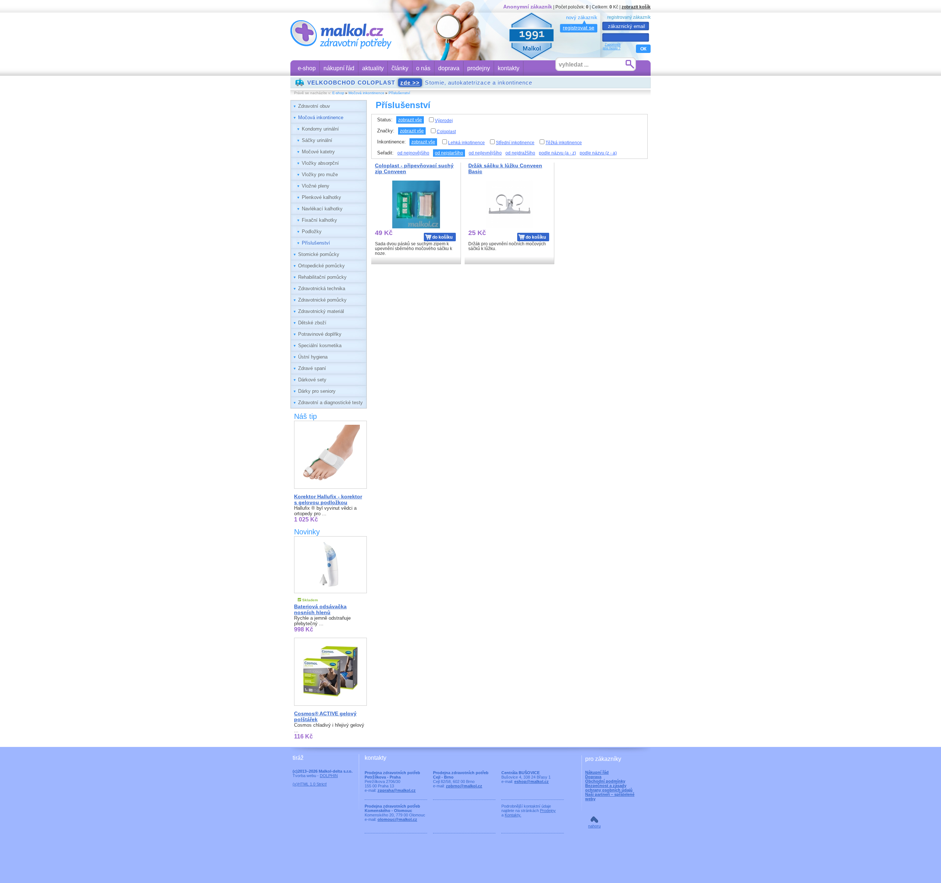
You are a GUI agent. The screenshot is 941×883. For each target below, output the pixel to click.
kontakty (508, 68)
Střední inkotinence (515, 142)
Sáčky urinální (317, 140)
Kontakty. (513, 815)
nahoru (594, 826)
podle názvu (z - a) (598, 153)
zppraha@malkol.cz (397, 790)
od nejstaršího (449, 153)
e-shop (307, 68)
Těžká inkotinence (563, 142)
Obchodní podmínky (605, 781)
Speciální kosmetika (319, 345)
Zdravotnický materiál (321, 311)
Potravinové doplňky (319, 334)
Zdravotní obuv (314, 106)
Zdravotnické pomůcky (322, 300)
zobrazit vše (410, 119)
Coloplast (446, 131)
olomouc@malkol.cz (397, 819)
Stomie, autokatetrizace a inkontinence (419, 82)
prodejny (478, 68)
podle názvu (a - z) (557, 153)
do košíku (442, 237)
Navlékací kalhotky (322, 208)
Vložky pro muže (320, 174)
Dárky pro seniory (317, 391)
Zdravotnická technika (321, 288)
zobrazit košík (636, 6)
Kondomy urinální (320, 129)
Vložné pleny (315, 186)
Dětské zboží (312, 322)
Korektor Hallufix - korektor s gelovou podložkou (328, 499)
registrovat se (578, 28)
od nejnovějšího (413, 153)
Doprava (593, 777)
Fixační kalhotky (319, 220)
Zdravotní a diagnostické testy (330, 402)
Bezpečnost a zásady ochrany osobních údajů (609, 787)
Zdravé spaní (312, 368)
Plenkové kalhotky (321, 197)
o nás (423, 68)
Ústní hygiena (313, 357)
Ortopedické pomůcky (321, 265)
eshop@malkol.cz (531, 781)
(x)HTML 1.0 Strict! (310, 784)
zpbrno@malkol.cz (464, 786)
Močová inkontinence (366, 93)
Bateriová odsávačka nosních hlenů (320, 609)
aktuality (373, 68)
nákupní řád (338, 68)
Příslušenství (399, 93)
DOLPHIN (329, 775)
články (399, 68)
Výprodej (444, 120)
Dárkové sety (312, 379)
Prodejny (548, 810)
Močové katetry (318, 151)
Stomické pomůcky (318, 254)
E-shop (338, 93)
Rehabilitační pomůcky (322, 277)
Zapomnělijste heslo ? (611, 46)
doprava (448, 68)
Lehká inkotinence (466, 142)
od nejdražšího (520, 153)
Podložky (312, 231)
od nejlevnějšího (485, 153)
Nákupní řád (597, 772)
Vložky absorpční (320, 163)
